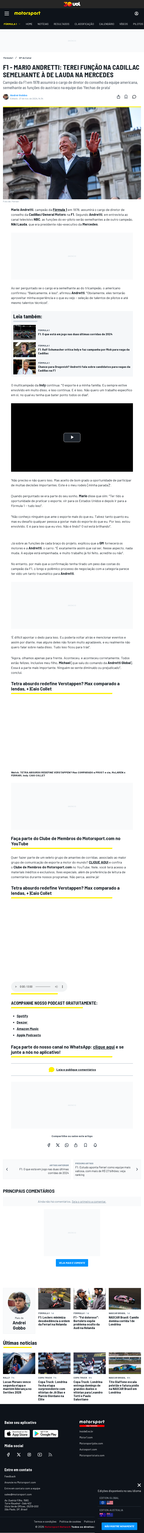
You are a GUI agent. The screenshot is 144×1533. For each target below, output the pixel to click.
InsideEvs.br (86, 1431)
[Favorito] (126, 96)
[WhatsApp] (66, 1145)
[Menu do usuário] (136, 13)
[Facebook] (48, 1145)
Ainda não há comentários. (72, 1201)
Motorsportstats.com (92, 1455)
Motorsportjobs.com (91, 1443)
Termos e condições (45, 1521)
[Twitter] (58, 1145)
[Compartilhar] (118, 96)
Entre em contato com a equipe (22, 1488)
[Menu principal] (7, 13)
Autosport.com (88, 1449)
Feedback (10, 1476)
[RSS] (50, 1454)
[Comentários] (135, 96)
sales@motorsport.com (18, 1494)
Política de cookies (70, 1521)
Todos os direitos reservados (90, 1526)
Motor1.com (86, 1437)
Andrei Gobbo (18, 95)
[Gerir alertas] (95, 1145)
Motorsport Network (58, 1526)
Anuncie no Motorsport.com (20, 1482)
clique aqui (104, 1046)
